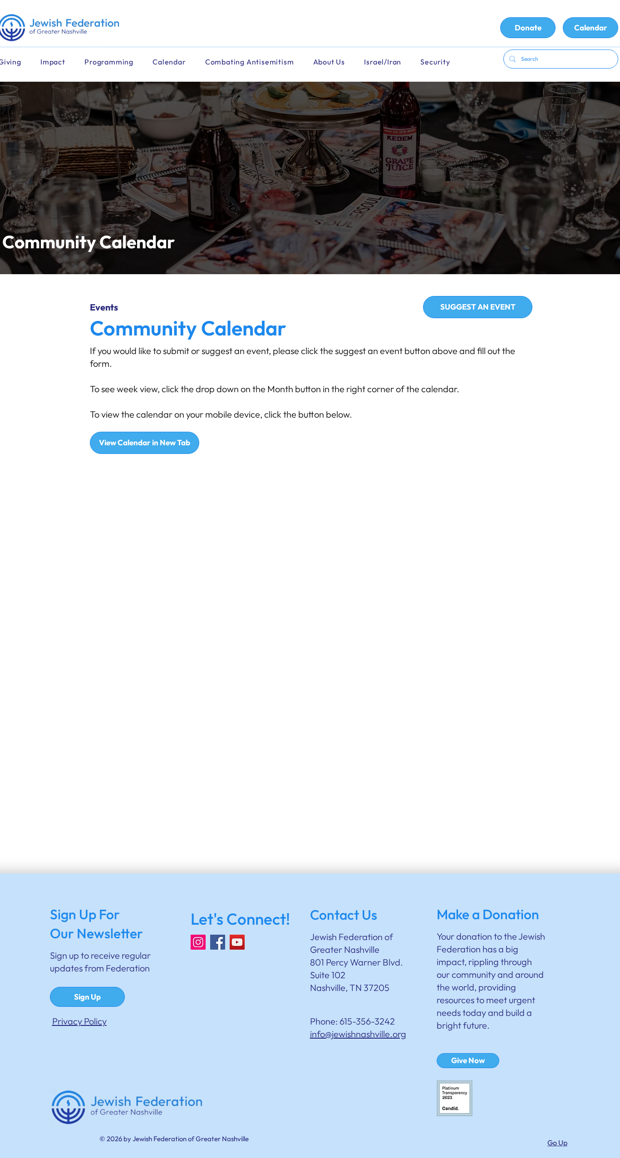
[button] (175, 62)
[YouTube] (237, 942)
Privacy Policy (79, 1021)
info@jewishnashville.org (358, 1034)
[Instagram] (198, 942)
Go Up (557, 1142)
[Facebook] (217, 942)
